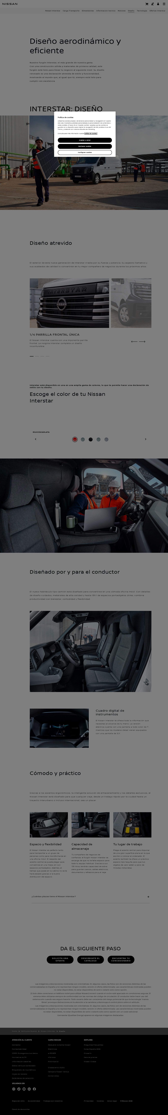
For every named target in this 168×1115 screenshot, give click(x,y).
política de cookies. (91, 133)
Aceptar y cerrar (85, 140)
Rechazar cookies (84, 146)
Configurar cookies (85, 152)
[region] (85, 134)
